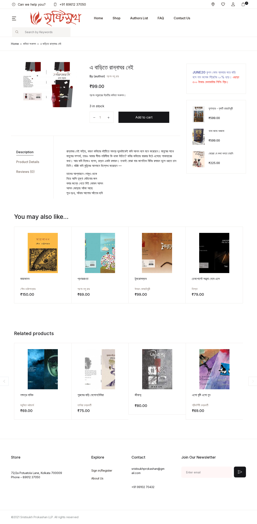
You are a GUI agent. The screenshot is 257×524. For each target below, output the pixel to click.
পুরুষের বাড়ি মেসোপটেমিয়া (91, 395)
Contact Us (182, 18)
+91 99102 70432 (143, 487)
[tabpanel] (46, 84)
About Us (97, 478)
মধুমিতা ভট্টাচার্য (27, 405)
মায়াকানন (25, 279)
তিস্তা (195, 289)
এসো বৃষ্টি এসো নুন (201, 395)
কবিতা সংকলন (29, 43)
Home (98, 18)
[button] (233, 4)
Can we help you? (31, 4)
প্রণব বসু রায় (113, 76)
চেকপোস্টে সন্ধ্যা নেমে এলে (206, 279)
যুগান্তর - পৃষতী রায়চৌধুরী (221, 108)
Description (25, 152)
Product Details (27, 162)
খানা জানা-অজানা (216, 131)
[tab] (30, 152)
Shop (116, 18)
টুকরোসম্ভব (141, 279)
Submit (240, 472)
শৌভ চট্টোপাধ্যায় (28, 289)
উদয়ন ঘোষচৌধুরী (142, 289)
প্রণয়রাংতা (83, 279)
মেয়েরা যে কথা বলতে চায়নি (221, 153)
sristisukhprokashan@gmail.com (148, 471)
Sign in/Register (101, 470)
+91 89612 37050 (72, 4)
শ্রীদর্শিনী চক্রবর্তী (200, 405)
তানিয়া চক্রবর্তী (85, 405)
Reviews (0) (25, 172)
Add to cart (143, 117)
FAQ (161, 18)
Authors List (139, 18)
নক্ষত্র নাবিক (26, 395)
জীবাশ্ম (138, 395)
